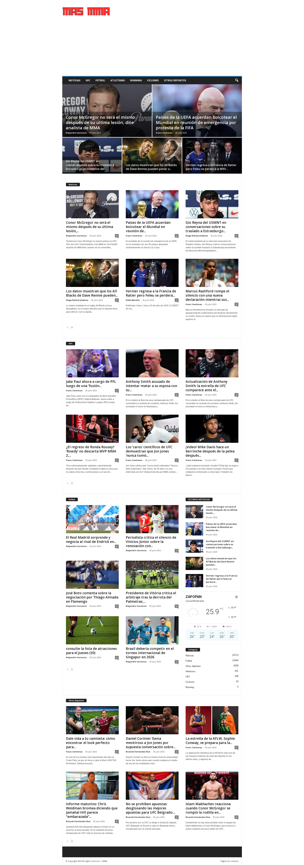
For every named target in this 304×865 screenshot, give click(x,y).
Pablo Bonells (133, 300)
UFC (88, 80)
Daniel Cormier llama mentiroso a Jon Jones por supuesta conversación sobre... (150, 742)
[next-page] (72, 327)
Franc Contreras (164, 132)
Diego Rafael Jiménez (197, 235)
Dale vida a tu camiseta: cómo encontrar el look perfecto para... (90, 742)
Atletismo (117, 80)
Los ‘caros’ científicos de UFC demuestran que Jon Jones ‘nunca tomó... (149, 451)
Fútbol (100, 80)
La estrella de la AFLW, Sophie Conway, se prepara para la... (210, 740)
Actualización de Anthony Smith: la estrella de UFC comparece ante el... (206, 385)
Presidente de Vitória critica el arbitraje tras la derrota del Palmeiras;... (151, 597)
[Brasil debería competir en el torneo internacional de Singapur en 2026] (152, 630)
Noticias (74, 80)
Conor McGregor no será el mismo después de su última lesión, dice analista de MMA (100, 122)
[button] (236, 80)
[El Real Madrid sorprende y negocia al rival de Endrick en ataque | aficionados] (92, 519)
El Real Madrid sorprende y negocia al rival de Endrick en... (91, 539)
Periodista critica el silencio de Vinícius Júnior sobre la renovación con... (151, 541)
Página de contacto (230, 861)
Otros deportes (175, 80)
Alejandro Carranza (76, 132)
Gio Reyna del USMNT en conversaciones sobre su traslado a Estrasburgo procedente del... (90, 165)
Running (136, 80)
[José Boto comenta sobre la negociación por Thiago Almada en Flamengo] (92, 575)
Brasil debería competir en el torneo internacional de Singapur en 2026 (150, 652)
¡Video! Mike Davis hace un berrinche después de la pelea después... (210, 451)
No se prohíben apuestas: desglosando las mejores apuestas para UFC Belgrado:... (150, 808)
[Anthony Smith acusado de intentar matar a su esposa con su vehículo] (152, 363)
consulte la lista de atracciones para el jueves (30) (91, 650)
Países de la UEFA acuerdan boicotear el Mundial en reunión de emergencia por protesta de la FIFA (196, 122)
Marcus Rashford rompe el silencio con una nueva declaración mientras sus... (207, 295)
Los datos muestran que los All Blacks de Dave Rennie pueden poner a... (151, 167)
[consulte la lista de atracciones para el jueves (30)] (92, 630)
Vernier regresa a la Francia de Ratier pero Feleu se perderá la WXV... (211, 167)
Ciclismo (153, 80)
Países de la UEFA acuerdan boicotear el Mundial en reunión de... (148, 226)
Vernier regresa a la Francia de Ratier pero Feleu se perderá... (151, 293)
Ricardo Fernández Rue (138, 751)
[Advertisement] (152, 49)
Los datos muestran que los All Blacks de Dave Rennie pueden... (92, 293)
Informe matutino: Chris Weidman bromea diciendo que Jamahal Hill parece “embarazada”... (92, 810)
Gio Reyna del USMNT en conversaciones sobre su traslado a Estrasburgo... (206, 226)
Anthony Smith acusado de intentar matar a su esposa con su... (151, 385)
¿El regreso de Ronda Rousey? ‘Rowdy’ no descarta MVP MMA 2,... (91, 451)
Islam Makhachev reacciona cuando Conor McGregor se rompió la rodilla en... (208, 808)
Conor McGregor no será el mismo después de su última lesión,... (89, 226)
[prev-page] (67, 327)
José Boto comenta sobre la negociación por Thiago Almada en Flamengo (92, 597)
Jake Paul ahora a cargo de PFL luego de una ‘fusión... (91, 383)
